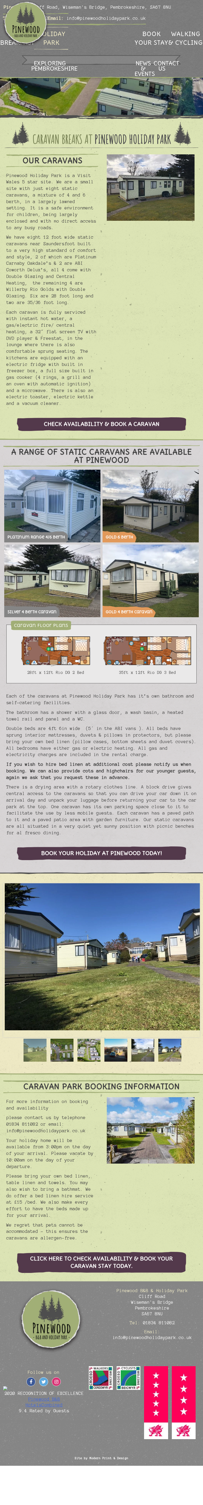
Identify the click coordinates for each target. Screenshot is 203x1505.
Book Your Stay (151, 38)
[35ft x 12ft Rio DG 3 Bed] (147, 651)
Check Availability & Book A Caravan (101, 424)
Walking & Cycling (185, 38)
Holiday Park (51, 38)
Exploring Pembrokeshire (49, 66)
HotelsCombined (44, 1405)
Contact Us (161, 66)
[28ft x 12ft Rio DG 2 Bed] (55, 651)
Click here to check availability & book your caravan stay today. (101, 1262)
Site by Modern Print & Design (101, 1458)
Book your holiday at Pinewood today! (101, 853)
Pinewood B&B (44, 1399)
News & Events (143, 68)
